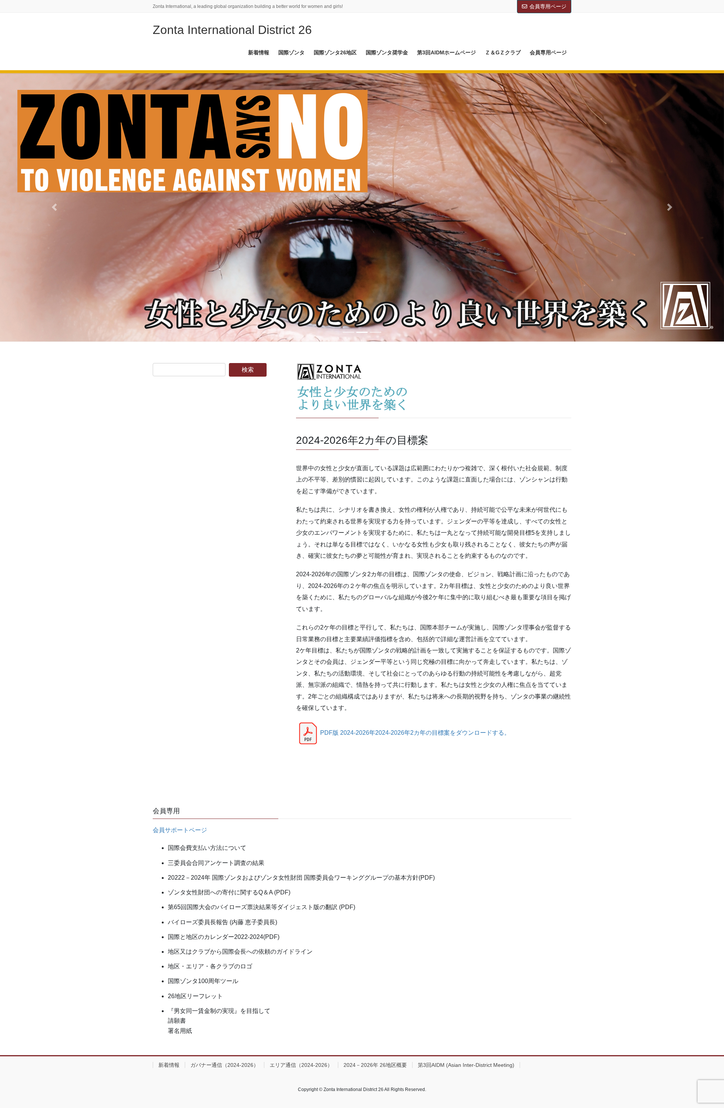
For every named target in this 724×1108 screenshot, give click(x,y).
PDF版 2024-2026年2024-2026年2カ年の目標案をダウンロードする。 (415, 732)
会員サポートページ (180, 830)
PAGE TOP (701, 1068)
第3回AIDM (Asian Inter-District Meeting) (466, 1065)
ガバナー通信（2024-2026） (224, 1065)
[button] (54, 207)
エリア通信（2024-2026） (301, 1065)
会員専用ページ (547, 6)
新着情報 (168, 1065)
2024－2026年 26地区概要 (375, 1065)
